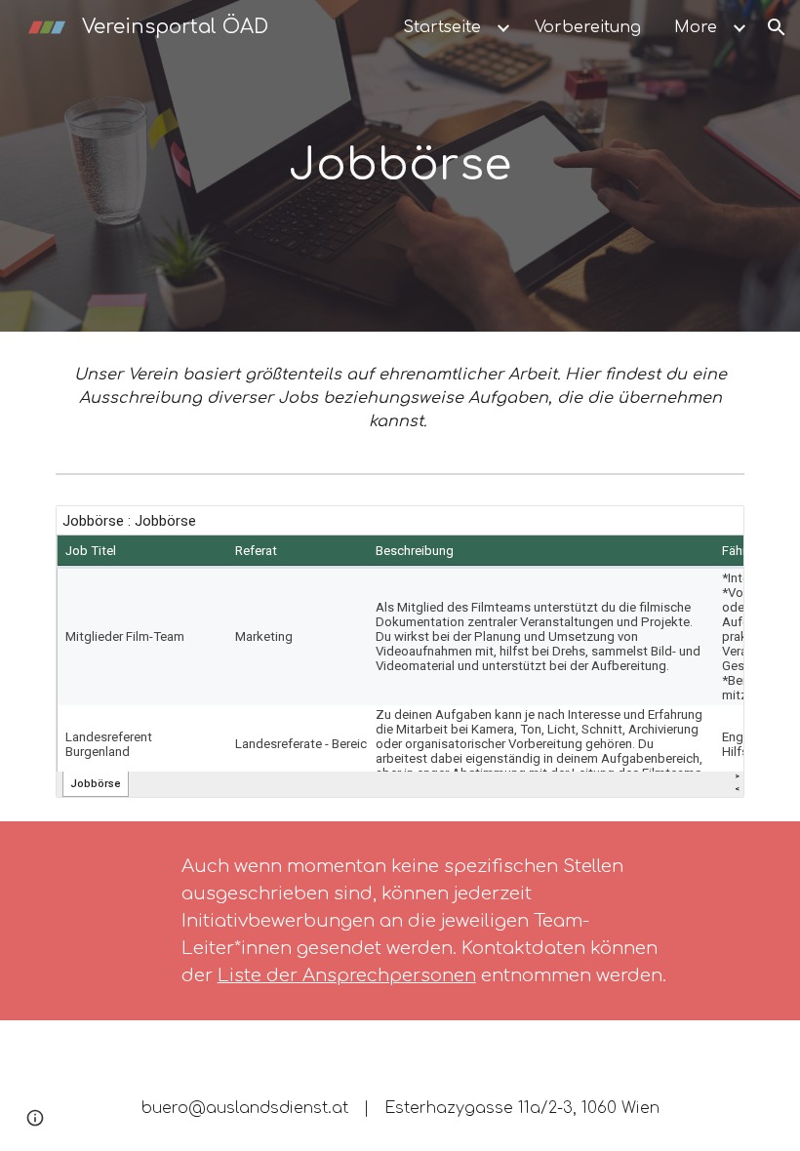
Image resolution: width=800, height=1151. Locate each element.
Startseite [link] (442, 27)
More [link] (695, 27)
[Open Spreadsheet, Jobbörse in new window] (707, 530)
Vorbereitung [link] (588, 27)
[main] (400, 166)
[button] (776, 27)
